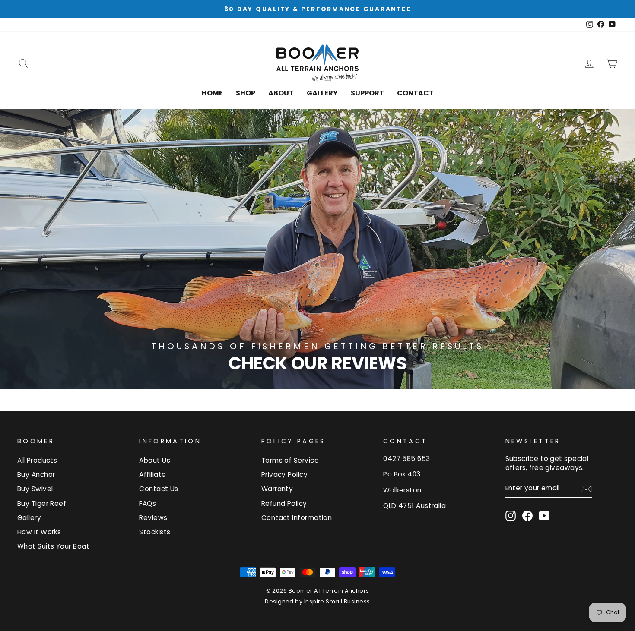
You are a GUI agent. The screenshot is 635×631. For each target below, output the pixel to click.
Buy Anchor (36, 474)
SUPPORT (367, 93)
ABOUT (281, 93)
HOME (212, 93)
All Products (37, 460)
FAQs (147, 503)
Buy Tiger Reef (41, 503)
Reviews (153, 517)
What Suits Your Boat (53, 546)
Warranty (277, 488)
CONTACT (415, 93)
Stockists (154, 531)
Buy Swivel (35, 488)
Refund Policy (284, 503)
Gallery (322, 93)
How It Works (39, 531)
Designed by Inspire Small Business (317, 601)
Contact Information (296, 517)
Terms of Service (290, 460)
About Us (154, 460)
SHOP (245, 93)
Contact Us (158, 488)
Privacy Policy (284, 474)
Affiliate (152, 474)
